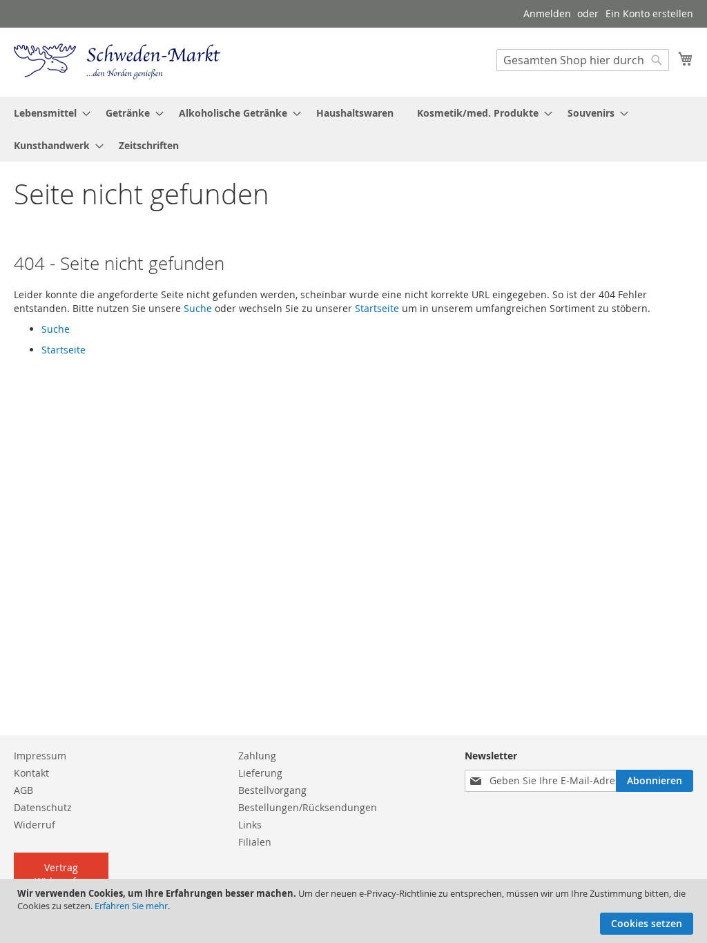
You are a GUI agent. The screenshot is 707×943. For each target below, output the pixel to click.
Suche (198, 308)
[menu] (353, 129)
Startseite (377, 308)
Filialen (254, 841)
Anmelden (547, 13)
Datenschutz (43, 807)
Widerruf (34, 824)
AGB (23, 790)
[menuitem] (48, 113)
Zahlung (257, 755)
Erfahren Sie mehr (131, 906)
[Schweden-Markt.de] (117, 61)
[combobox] (582, 60)
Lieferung (260, 772)
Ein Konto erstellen (649, 13)
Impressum (40, 755)
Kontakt (31, 772)
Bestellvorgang (272, 790)
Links (250, 824)
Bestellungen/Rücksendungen (307, 807)
